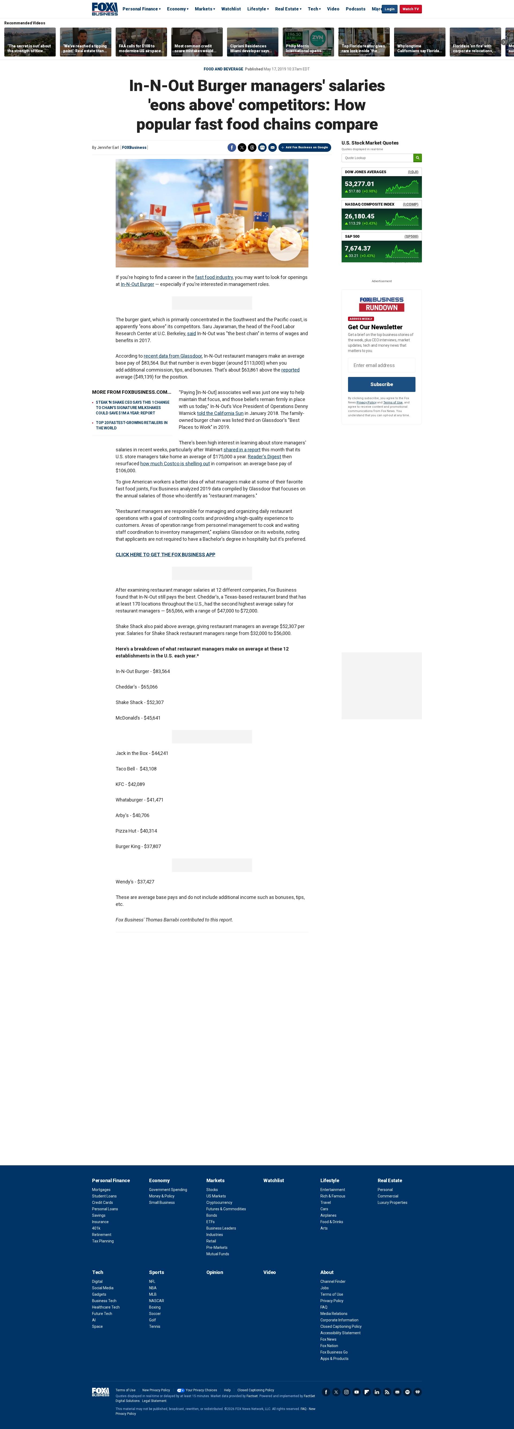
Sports (156, 1272)
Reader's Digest (264, 456)
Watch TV (411, 9)
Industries (214, 1235)
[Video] (212, 213)
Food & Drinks (331, 1222)
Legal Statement (154, 1401)
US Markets (216, 1196)
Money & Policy (162, 1196)
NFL (152, 1281)
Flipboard (366, 1392)
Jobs (324, 1288)
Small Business (162, 1202)
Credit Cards (102, 1202)
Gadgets (99, 1294)
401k (96, 1228)
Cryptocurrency (219, 1202)
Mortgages (101, 1190)
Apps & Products (334, 1358)
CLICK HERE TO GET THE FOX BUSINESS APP (165, 554)
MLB (153, 1294)
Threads (252, 147)
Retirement (101, 1235)
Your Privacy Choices (201, 1390)
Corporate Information (339, 1320)
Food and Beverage (223, 69)
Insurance (100, 1222)
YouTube (356, 1392)
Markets (203, 9)
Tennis (154, 1326)
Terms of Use (393, 402)
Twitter (242, 147)
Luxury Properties (392, 1202)
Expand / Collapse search (376, 9)
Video (333, 9)
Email (272, 147)
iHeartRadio (417, 1392)
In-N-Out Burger (137, 284)
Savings (98, 1215)
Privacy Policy (366, 402)
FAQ (323, 1307)
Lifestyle (256, 9)
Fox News (328, 1339)
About (327, 1272)
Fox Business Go (334, 1352)
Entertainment (332, 1190)
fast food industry (214, 277)
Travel (325, 1202)
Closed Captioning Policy (341, 1326)
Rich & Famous (332, 1196)
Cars (324, 1209)
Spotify (407, 1392)
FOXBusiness (134, 147)
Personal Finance (140, 9)
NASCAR (156, 1301)
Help (227, 1390)
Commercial (388, 1196)
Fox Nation (329, 1346)
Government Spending (168, 1190)
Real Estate (287, 9)
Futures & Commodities (226, 1209)
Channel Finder (333, 1281)
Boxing (155, 1307)
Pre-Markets (217, 1247)
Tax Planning (103, 1241)
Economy (176, 9)
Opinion (214, 1272)
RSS (387, 1392)
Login (390, 9)
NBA (153, 1288)
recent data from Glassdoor (173, 356)
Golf (152, 1320)
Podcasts (355, 9)
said (191, 333)
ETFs (210, 1222)
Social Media (103, 1288)
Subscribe (382, 384)
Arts (324, 1228)
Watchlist (231, 9)
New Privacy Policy (156, 1390)
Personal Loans (105, 1209)
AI (94, 1320)
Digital (97, 1281)
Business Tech (104, 1301)
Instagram (346, 1392)
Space (97, 1326)
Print (262, 147)
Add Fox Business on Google (307, 147)
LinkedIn (377, 1392)
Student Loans (104, 1196)
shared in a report (242, 449)
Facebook (232, 147)
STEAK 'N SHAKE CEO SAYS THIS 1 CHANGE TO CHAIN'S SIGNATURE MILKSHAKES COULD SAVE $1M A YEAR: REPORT (132, 407)
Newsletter (397, 1392)
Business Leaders (221, 1228)
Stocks (212, 1190)
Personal (385, 1190)
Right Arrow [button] (504, 42)
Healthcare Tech (106, 1307)
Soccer (155, 1313)
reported (290, 370)
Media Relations (333, 1313)
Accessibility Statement (340, 1333)
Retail (211, 1241)
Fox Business (105, 9)
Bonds (211, 1215)
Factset (252, 1396)
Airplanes (328, 1215)
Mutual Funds (217, 1254)
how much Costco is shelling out (175, 463)
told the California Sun (220, 413)
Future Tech (102, 1313)
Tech (313, 9)
